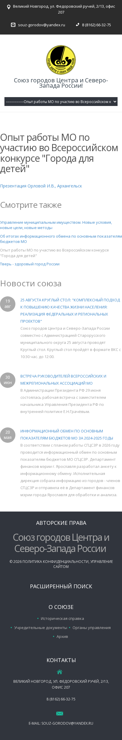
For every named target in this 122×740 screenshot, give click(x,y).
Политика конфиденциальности (56, 561)
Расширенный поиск (61, 586)
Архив (62, 636)
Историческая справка (62, 618)
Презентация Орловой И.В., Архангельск (41, 186)
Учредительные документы (40, 627)
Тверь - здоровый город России (30, 264)
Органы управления (92, 627)
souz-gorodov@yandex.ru (41, 24)
